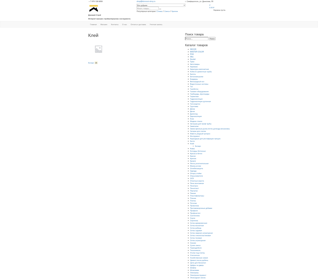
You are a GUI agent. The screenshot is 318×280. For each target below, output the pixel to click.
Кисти (192, 141)
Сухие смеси (195, 245)
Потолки (193, 203)
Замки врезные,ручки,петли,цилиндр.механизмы (210, 128)
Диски (192, 111)
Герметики (194, 96)
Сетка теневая (196, 238)
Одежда (193, 171)
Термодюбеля (196, 247)
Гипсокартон (195, 104)
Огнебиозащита (196, 168)
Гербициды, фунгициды (199, 94)
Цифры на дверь (197, 265)
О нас (124, 24)
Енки (192, 118)
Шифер (193, 267)
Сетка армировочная (198, 223)
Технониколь (195, 250)
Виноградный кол (197, 81)
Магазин (103, 24)
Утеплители (195, 255)
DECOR (193, 49)
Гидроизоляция (196, 99)
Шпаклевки (194, 270)
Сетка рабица (195, 228)
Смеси (167, 11)
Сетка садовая (196, 230)
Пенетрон (194, 185)
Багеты (193, 74)
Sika (191, 56)
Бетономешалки (196, 76)
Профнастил (195, 213)
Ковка (192, 148)
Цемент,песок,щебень (199, 260)
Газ (191, 86)
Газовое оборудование (199, 91)
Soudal (193, 59)
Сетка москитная (197, 225)
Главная (93, 24)
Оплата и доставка (138, 24)
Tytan (192, 61)
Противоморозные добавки (201, 208)
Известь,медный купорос (200, 133)
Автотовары (195, 64)
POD (192, 54)
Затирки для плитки (198, 131)
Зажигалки (194, 126)
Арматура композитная (199, 69)
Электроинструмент (198, 275)
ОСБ (192, 178)
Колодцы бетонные (198, 151)
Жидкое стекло (196, 121)
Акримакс (194, 66)
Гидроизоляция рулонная (200, 101)
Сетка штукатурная (198, 240)
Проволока (194, 205)
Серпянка (194, 220)
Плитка (193, 200)
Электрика (194, 272)
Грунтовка (194, 106)
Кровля (193, 161)
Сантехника (195, 215)
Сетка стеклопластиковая (200, 235)
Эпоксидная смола (197, 277)
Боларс (198, 146)
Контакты (115, 24)
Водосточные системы (199, 84)
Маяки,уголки (195, 166)
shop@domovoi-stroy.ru (146, 1)
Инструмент (195, 136)
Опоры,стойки (195, 173)
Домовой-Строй (94, 15)
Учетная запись (156, 24)
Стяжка (159, 11)
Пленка (193, 198)
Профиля (194, 210)
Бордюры (194, 79)
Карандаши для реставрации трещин (205, 138)
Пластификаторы (197, 195)
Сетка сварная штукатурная (201, 233)
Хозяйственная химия (199, 257)
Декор (192, 108)
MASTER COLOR (197, 51)
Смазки (193, 243)
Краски (193, 156)
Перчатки (194, 190)
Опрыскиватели (196, 176)
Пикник (193, 193)
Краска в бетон (196, 153)
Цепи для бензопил (198, 262)
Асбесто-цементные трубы (201, 71)
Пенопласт (194, 188)
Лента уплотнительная (199, 163)
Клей (192, 143)
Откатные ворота (197, 180)
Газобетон (194, 89)
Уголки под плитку (197, 252)
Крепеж (175, 11)
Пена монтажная (197, 183)
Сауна (192, 218)
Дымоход (194, 113)
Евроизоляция (196, 116)
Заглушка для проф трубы (200, 123)
